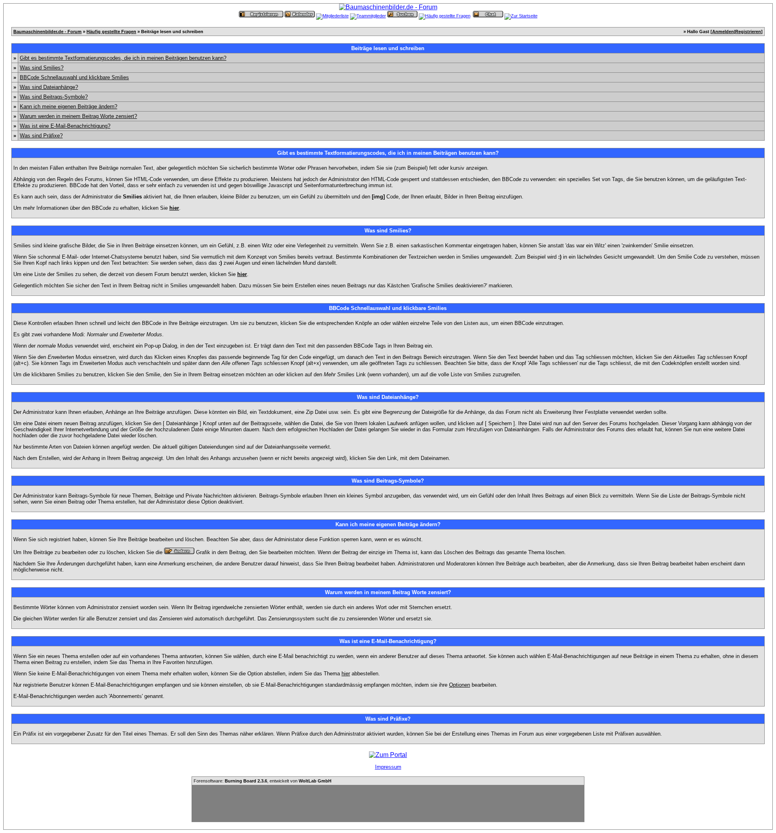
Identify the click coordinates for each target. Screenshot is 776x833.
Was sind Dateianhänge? (49, 87)
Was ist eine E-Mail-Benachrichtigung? (65, 126)
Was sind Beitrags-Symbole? (54, 97)
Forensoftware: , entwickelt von (262, 780)
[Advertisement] (388, 803)
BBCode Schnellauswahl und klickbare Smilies (74, 77)
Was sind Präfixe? (41, 136)
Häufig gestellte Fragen (111, 31)
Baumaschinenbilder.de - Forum (47, 31)
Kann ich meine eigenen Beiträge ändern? (68, 106)
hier (346, 674)
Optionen (459, 685)
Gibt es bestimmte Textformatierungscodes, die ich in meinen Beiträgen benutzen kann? (123, 58)
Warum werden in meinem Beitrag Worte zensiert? (78, 116)
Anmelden (723, 31)
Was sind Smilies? (41, 68)
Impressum (388, 767)
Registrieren (748, 31)
